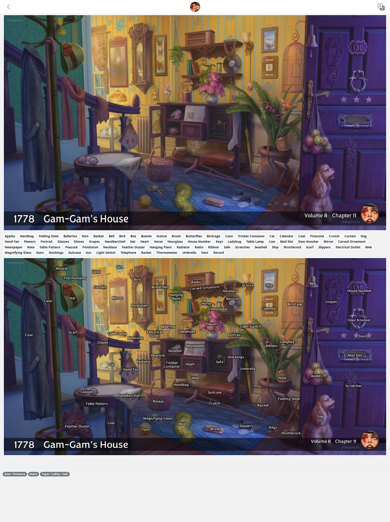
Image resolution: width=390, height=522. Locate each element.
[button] (9, 7)
